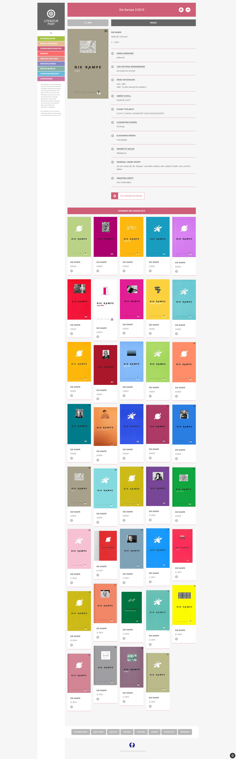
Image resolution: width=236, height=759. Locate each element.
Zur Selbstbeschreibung (131, 196)
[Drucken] (181, 9)
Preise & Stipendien (48, 43)
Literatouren (46, 79)
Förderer (127, 732)
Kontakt (154, 732)
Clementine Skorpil (127, 122)
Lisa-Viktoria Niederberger (131, 66)
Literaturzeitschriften (50, 48)
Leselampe (141, 732)
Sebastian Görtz (125, 178)
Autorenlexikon (47, 38)
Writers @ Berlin (47, 68)
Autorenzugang (80, 732)
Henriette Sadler (125, 149)
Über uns (113, 732)
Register (44, 53)
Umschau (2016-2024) (49, 58)
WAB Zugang (99, 732)
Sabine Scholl (124, 96)
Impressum (185, 732)
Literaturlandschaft (49, 74)
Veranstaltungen (48, 64)
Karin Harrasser (125, 53)
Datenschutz (169, 732)
